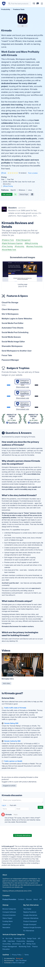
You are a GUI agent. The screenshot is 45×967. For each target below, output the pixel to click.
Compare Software (9, 912)
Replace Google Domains (32, 927)
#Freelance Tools (8, 240)
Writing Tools (31, 944)
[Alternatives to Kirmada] (15, 194)
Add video (6, 683)
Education (6, 949)
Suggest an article (9, 785)
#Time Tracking (7, 246)
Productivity (21, 941)
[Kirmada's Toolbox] (3, 814)
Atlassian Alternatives (30, 918)
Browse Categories (9, 909)
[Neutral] (22, 396)
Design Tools (31, 938)
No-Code (9, 938)
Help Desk (11, 941)
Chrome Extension (9, 915)
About (35, 899)
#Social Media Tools (9, 249)
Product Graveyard (30, 921)
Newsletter (6, 927)
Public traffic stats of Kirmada (15, 708)
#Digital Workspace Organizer (12, 243)
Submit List (6, 924)
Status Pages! (7, 918)
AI (3, 938)
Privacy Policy (16, 955)
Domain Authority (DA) (12, 741)
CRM (4, 941)
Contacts (21, 899)
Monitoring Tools (25, 946)
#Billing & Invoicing (31, 243)
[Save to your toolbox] (22, 26)
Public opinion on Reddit (13, 761)
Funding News (8, 921)
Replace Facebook (29, 912)
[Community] (38, 3)
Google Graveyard (29, 924)
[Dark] (36, 396)
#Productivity (19, 246)
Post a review (33, 173)
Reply (16, 814)
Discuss (29, 899)
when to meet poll (18, 962)
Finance (35, 946)
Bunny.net (19, 958)
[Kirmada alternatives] (22, 19)
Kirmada (9, 814)
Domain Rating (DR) (11, 723)
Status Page (24, 194)
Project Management (10, 946)
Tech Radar (27, 909)
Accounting (7, 944)
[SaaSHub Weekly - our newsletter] (34, 3)
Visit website (7, 194)
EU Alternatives (28, 930)
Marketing (30, 941)
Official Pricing (8, 186)
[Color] (8, 396)
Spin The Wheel (21, 960)
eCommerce (16, 944)
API (40, 899)
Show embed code (22, 387)
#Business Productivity (34, 246)
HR (24, 944)
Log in (4, 805)
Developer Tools (19, 938)
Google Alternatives (30, 915)
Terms (26, 955)
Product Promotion (9, 899)
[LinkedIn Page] (32, 194)
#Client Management (23, 240)
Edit (4, 173)
